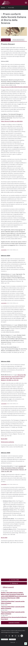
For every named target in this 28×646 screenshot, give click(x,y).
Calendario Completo (14, 622)
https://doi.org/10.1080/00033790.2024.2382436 (14, 87)
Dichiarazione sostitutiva (7, 442)
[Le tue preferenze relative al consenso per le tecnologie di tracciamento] (25, 643)
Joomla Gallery (4, 249)
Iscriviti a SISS (15, 580)
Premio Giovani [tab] (6, 39)
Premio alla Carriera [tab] (18, 39)
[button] (26, 2)
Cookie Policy (12, 639)
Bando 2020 (4, 537)
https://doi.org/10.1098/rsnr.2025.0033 (12, 121)
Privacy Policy (4, 639)
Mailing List (15, 583)
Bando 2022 (4, 438)
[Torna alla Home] (6, 2)
